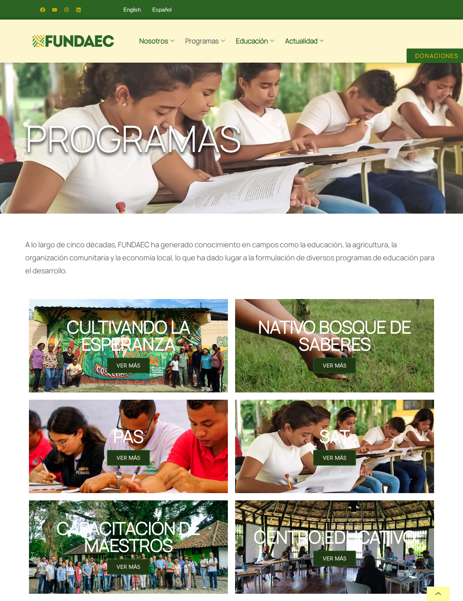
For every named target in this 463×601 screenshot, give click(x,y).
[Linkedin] (78, 10)
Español (161, 10)
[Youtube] (55, 10)
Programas (202, 41)
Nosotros (153, 41)
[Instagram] (66, 10)
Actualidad (301, 41)
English (132, 10)
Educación (252, 41)
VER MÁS (128, 365)
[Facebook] (43, 10)
